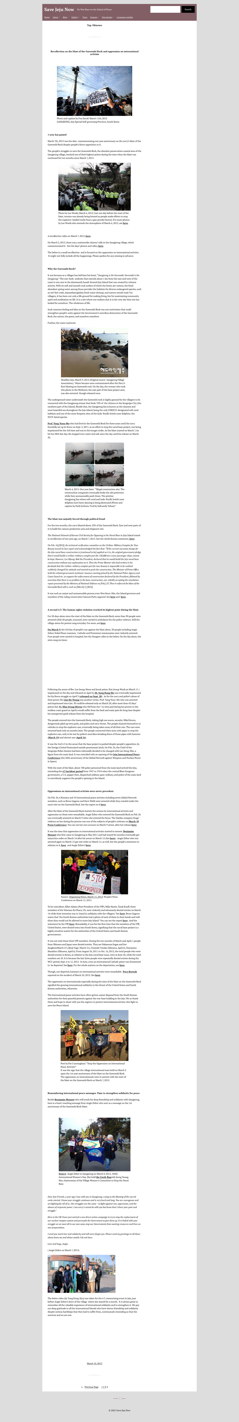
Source (62, 1173)
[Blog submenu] (68, 17)
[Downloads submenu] (113, 17)
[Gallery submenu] (79, 17)
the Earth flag (103, 1177)
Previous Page (89, 1386)
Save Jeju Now (59, 9)
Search (188, 9)
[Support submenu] (98, 17)
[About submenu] (59, 17)
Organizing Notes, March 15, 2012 (86, 896)
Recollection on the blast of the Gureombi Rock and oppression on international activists (95, 53)
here (123, 596)
